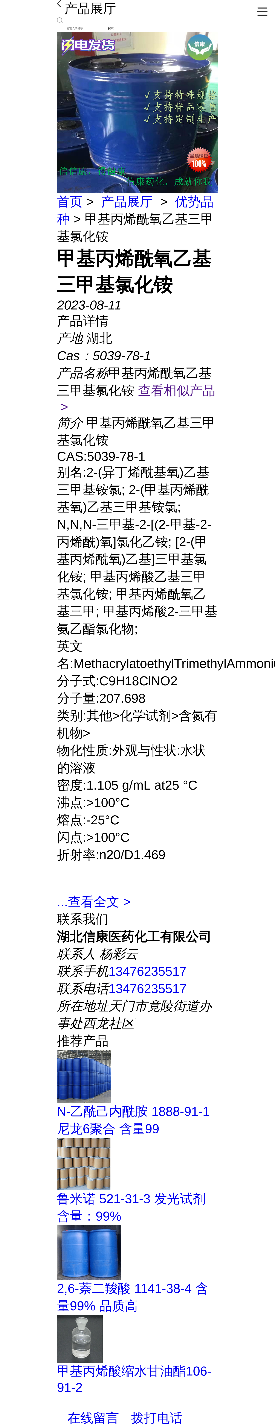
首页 (70, 201)
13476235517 (147, 971)
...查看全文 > (94, 902)
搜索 (111, 28)
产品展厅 (127, 201)
